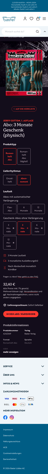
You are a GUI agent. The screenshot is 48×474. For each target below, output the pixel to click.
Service (7, 366)
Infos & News (11, 383)
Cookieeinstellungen (12, 453)
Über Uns (8, 374)
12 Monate (38, 209)
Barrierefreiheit (9, 459)
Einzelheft (9, 180)
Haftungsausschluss (11, 441)
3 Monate (8, 228)
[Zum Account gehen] (25, 18)
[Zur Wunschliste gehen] (31, 18)
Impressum (8, 429)
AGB (5, 447)
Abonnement (24, 180)
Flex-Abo (9, 209)
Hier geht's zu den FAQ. (28, 276)
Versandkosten (31, 291)
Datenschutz (8, 435)
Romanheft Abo (10, 156)
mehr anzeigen (10, 351)
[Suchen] (37, 31)
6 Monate (24, 209)
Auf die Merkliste (25, 109)
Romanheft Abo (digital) (24, 156)
